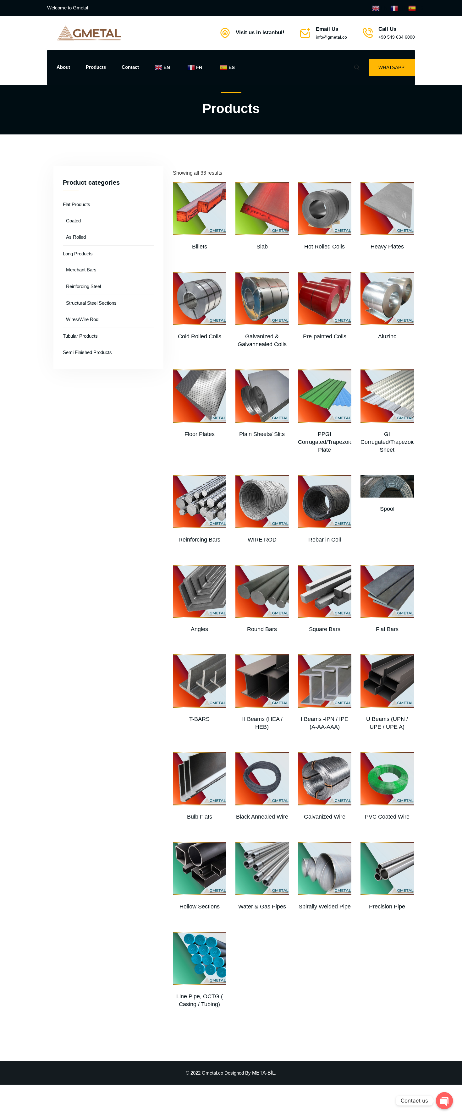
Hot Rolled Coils (324, 246)
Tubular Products (80, 336)
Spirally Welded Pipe (325, 906)
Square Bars (324, 629)
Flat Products (76, 204)
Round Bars (262, 629)
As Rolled (76, 237)
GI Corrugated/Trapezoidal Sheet (390, 442)
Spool (387, 509)
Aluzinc (387, 336)
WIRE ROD (262, 540)
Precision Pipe (387, 906)
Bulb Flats (199, 817)
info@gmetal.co (331, 37)
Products (96, 67)
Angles (199, 629)
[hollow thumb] (199, 868)
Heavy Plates (387, 246)
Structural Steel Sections (91, 303)
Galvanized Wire (324, 817)
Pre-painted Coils (324, 336)
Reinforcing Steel (83, 286)
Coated (73, 220)
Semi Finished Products (87, 352)
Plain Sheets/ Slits (262, 434)
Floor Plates (199, 434)
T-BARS (199, 719)
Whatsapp (391, 67)
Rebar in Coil (324, 540)
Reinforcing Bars (199, 540)
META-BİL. (264, 1073)
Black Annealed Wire (262, 817)
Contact (130, 67)
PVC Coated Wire (387, 817)
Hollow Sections (199, 906)
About (63, 67)
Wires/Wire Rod (82, 319)
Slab (262, 246)
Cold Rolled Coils (199, 336)
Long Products (78, 253)
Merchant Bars (81, 269)
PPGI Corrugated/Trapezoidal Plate (327, 442)
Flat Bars (387, 629)
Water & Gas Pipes (262, 906)
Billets (199, 246)
